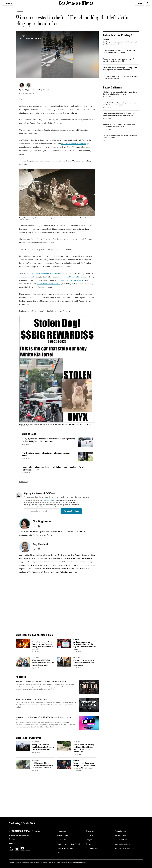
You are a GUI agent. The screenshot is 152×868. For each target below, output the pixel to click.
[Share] (21, 99)
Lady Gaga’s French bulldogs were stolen (42, 273)
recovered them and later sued (74, 276)
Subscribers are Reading (116, 35)
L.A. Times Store (92, 848)
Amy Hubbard (44, 90)
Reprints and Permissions (124, 848)
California (19, 11)
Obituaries (90, 835)
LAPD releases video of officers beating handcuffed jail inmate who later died (42, 765)
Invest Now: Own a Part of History (66, 850)
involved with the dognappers (71, 280)
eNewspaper (61, 831)
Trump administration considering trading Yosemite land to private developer (43, 747)
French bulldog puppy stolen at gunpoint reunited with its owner (46, 454)
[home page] (76, 3)
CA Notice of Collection (54, 862)
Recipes (89, 840)
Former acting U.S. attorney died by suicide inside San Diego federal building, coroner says (83, 748)
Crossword (90, 831)
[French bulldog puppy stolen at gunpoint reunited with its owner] (85, 456)
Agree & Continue (71, 511)
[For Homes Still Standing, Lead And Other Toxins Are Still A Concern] (89, 687)
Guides (88, 844)
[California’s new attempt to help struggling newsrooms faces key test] (64, 662)
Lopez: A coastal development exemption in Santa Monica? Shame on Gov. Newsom (84, 765)
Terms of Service (49, 500)
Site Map (12, 839)
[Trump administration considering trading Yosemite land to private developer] (23, 746)
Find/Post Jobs (62, 835)
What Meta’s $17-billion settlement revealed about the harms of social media (43, 663)
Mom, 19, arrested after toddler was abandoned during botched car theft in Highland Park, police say (48, 440)
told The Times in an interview (73, 143)
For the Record (120, 835)
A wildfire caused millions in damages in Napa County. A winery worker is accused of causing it (43, 645)
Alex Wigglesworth (28, 90)
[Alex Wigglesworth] (21, 85)
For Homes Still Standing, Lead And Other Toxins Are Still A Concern (41, 681)
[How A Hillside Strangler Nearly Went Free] (89, 705)
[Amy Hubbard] (28, 85)
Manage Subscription (122, 844)
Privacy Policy (37, 506)
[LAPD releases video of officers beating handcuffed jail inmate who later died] (23, 764)
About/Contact (120, 831)
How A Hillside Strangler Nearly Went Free (31, 699)
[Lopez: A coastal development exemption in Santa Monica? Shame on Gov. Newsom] (64, 764)
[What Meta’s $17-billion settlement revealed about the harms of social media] (23, 662)
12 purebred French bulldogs (48, 283)
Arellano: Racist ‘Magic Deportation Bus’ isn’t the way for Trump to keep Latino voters (84, 645)
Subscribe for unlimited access (19, 835)
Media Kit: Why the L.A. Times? (68, 844)
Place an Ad (61, 840)
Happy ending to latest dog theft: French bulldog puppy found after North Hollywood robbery (53, 468)
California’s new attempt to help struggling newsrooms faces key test (83, 663)
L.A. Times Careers (122, 840)
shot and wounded (26, 276)
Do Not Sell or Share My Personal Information (73, 862)
